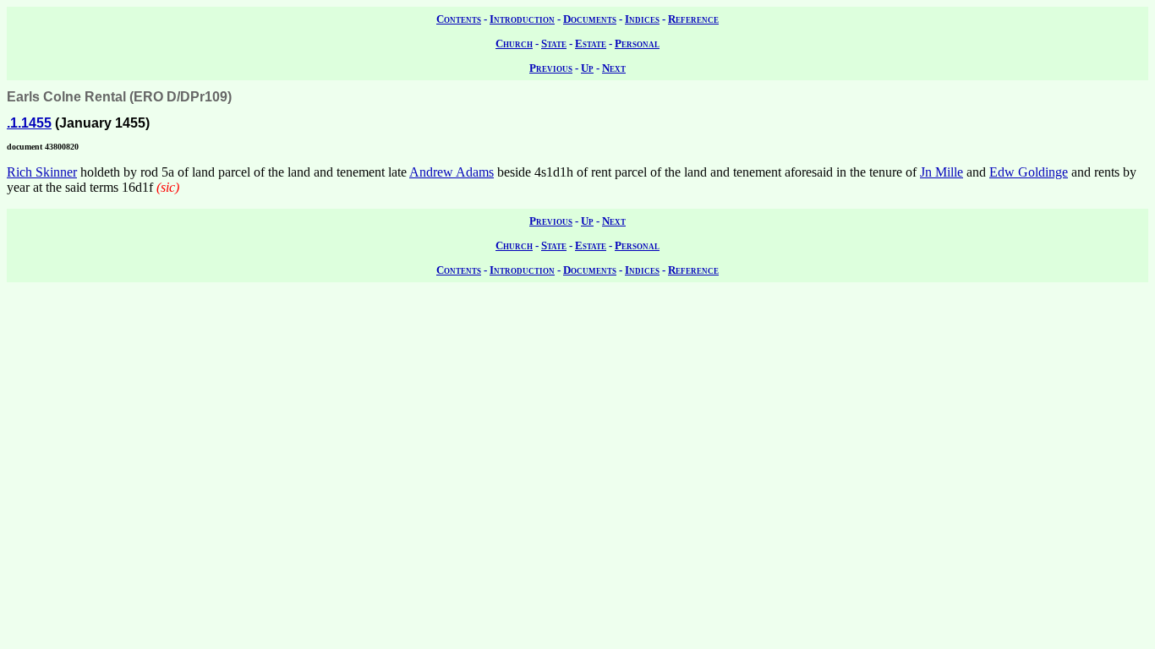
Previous (550, 68)
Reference (693, 19)
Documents (589, 19)
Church (514, 43)
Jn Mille (941, 172)
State (554, 43)
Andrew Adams (451, 172)
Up (587, 68)
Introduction (522, 19)
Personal (637, 43)
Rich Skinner (42, 172)
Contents (458, 19)
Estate (590, 43)
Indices (642, 19)
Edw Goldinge (1028, 172)
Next (614, 68)
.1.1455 (29, 123)
